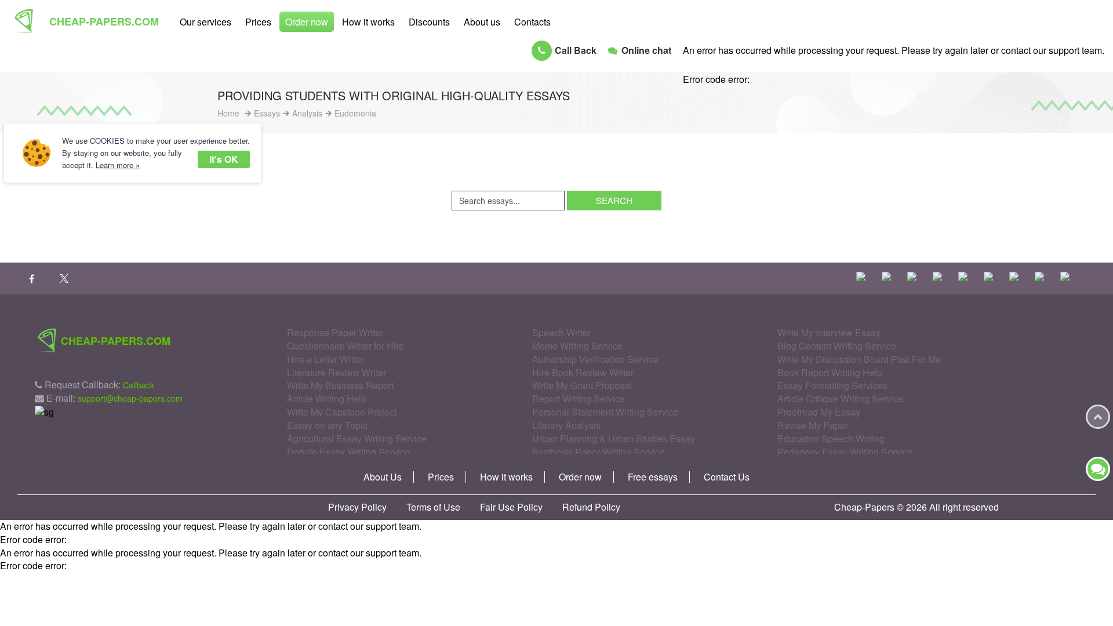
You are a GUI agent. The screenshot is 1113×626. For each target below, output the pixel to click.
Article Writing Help (326, 398)
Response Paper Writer (335, 332)
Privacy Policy (357, 507)
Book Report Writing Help (829, 372)
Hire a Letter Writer (325, 359)
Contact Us (727, 477)
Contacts (532, 21)
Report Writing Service (578, 398)
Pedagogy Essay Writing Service (844, 451)
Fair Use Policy (511, 507)
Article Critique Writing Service (840, 398)
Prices (258, 21)
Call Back (575, 50)
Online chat (646, 50)
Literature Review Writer (336, 372)
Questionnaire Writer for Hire (345, 345)
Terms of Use (433, 507)
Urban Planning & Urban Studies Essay (613, 438)
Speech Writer (561, 332)
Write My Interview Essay (829, 332)
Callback (138, 385)
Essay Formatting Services (832, 385)
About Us (382, 477)
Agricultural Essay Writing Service (357, 438)
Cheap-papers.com (104, 21)
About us (482, 21)
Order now (306, 21)
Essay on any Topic (327, 425)
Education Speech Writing (831, 438)
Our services (205, 21)
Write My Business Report (340, 385)
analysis (307, 113)
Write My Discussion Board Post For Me (859, 359)
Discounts (429, 21)
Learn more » (118, 164)
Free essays (653, 477)
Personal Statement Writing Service (605, 411)
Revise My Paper (812, 425)
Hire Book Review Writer (583, 372)
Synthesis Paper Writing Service (598, 451)
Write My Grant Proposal (582, 385)
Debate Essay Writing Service (348, 451)
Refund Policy (591, 507)
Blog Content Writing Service (836, 345)
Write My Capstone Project (342, 411)
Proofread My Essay (818, 411)
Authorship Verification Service (595, 359)
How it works (368, 21)
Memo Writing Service (577, 345)
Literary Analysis (566, 425)
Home (228, 113)
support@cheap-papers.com (130, 398)
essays (267, 113)
